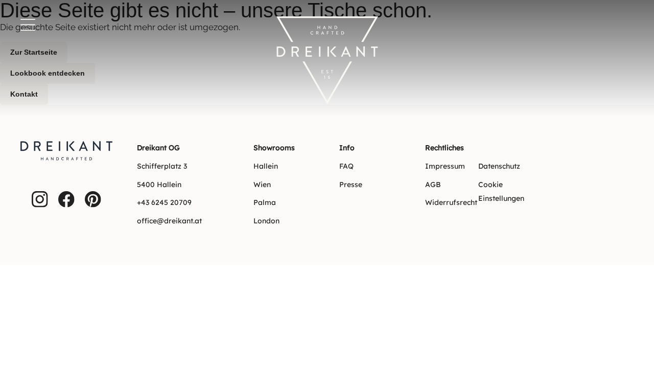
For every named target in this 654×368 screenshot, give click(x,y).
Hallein (265, 166)
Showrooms (274, 147)
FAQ (346, 166)
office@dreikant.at (169, 220)
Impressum (445, 166)
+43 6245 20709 (164, 202)
